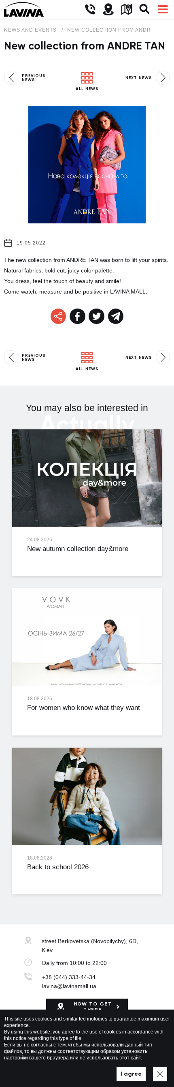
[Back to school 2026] (87, 796)
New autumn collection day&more (77, 549)
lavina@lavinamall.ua (69, 986)
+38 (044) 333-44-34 (68, 977)
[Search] (145, 9)
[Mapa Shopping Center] (126, 9)
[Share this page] (77, 316)
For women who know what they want (83, 708)
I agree (131, 1073)
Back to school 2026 (58, 867)
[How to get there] (108, 9)
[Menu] (163, 9)
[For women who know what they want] (87, 637)
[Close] (160, 1074)
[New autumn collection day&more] (87, 478)
